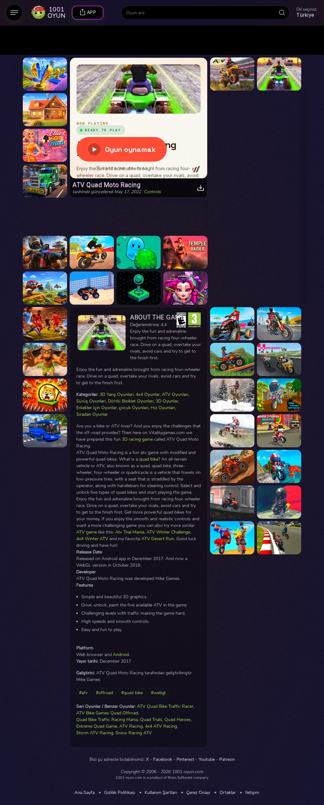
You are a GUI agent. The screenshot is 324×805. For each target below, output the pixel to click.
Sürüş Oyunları (91, 401)
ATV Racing (131, 726)
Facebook (162, 759)
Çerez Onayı (198, 793)
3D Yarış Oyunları (117, 394)
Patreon (227, 759)
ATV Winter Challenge (168, 532)
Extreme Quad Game (96, 726)
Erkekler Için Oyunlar (96, 408)
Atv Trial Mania (129, 532)
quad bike (148, 459)
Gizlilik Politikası (119, 793)
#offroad (104, 693)
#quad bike (132, 693)
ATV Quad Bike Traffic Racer (165, 706)
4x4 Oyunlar (148, 394)
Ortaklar (228, 793)
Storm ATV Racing (94, 733)
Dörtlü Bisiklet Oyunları (130, 401)
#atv (83, 693)
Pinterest (185, 759)
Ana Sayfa (84, 793)
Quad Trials (151, 720)
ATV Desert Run (157, 539)
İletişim (252, 793)
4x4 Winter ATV (92, 539)
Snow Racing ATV (133, 733)
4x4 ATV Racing (161, 726)
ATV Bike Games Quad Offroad (107, 713)
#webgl (158, 693)
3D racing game (137, 439)
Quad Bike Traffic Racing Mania (107, 720)
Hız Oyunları (163, 408)
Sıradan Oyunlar (92, 414)
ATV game (86, 532)
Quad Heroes (178, 720)
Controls (152, 192)
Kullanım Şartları (161, 793)
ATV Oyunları (175, 394)
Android (121, 655)
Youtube (207, 759)
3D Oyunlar (167, 401)
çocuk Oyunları (133, 408)
